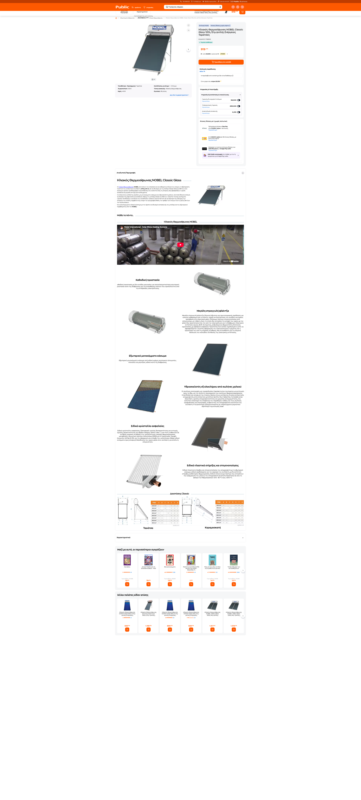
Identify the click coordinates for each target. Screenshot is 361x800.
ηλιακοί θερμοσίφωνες (126, 187)
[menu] (133, 7)
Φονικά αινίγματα (169, 567)
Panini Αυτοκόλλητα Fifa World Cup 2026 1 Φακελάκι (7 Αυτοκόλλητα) (191, 568)
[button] (240, 1)
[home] (122, 7)
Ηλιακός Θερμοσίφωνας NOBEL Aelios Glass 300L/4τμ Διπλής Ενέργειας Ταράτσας (212, 614)
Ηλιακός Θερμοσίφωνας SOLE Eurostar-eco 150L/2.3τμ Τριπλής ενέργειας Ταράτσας (148, 614)
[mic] (220, 7)
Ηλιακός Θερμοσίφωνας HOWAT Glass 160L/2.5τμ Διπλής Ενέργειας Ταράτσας (127, 614)
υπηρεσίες (149, 7)
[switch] (239, 100)
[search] (166, 6)
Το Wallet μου (197, 1)
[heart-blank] (233, 7)
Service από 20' (224, 1)
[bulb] (144, 7)
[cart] (242, 7)
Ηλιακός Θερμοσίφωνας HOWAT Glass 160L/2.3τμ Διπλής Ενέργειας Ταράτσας (170, 614)
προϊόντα (138, 7)
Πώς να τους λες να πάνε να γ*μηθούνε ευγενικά (212, 567)
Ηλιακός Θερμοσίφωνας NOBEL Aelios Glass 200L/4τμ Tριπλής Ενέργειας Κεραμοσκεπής (233, 614)
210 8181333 (186, 1)
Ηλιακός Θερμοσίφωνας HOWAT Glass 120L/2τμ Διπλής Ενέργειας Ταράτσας (191, 614)
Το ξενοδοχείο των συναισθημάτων (234, 567)
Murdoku (127, 567)
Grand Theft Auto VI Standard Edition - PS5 (148, 567)
